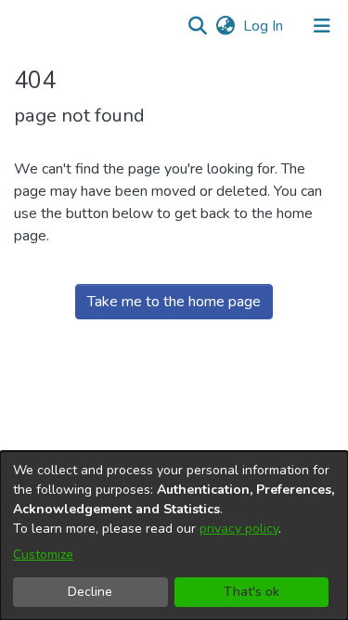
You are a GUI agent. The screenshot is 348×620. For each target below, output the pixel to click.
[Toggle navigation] (322, 26)
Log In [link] (264, 26)
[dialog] (174, 535)
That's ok (251, 592)
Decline (90, 592)
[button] (197, 26)
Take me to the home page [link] (174, 301)
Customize (43, 554)
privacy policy (239, 528)
